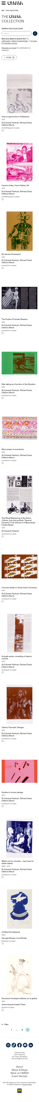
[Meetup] (25, 1045)
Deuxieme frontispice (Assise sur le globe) (19, 998)
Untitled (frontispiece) (11, 932)
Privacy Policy (27, 1084)
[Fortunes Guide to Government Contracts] (19, 566)
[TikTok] (14, 1045)
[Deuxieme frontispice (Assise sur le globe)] (19, 975)
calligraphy (6, 41)
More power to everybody (13, 449)
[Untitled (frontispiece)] (19, 909)
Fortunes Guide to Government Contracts (19, 588)
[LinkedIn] (30, 1045)
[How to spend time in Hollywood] (19, 93)
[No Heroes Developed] (19, 231)
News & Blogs (20, 1069)
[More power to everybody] (19, 428)
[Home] (15, 3)
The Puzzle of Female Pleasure (15, 319)
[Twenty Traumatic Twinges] (19, 704)
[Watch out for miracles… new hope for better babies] (19, 838)
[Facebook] (19, 1045)
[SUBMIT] (35, 33)
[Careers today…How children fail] (19, 162)
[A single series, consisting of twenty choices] (19, 633)
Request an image (9, 48)
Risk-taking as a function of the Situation (19, 384)
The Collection (12, 10)
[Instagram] (8, 1045)
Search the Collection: (12, 29)
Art (3, 10)
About (19, 1066)
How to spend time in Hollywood (15, 117)
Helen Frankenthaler (19, 41)
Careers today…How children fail (15, 185)
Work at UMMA (19, 1073)
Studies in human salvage (12, 792)
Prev (6, 1024)
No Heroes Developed (11, 254)
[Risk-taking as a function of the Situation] (19, 363)
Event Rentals (19, 1076)
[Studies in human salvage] (19, 771)
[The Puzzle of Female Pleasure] (19, 298)
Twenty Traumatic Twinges (13, 727)
